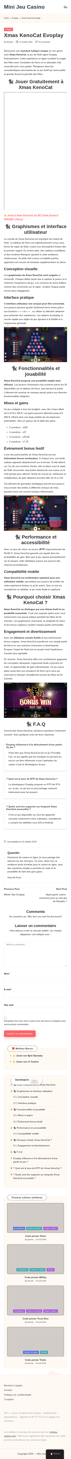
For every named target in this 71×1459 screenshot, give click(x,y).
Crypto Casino (51, 1228)
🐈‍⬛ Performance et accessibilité (29, 1128)
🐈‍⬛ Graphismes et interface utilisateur (33, 1091)
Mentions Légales (13, 1385)
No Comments (44, 42)
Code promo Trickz (35, 1360)
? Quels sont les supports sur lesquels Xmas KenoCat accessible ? (36, 1176)
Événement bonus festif (30, 1121)
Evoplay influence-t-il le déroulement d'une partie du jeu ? (35, 1160)
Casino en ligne (34, 1228)
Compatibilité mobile (28, 1133)
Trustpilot (9, 1399)
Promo (50, 1270)
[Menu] (65, 7)
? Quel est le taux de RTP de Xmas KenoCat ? (37, 1168)
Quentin (13, 853)
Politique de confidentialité (17, 1395)
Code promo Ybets (35, 1236)
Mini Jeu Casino (24, 7)
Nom (7, 974)
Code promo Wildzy (36, 1277)
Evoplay (8, 29)
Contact (8, 1390)
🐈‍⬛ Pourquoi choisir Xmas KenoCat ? (32, 1140)
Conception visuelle (28, 1097)
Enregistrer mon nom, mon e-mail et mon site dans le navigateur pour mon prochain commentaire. (35, 1023)
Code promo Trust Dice (36, 1318)
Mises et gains (25, 1115)
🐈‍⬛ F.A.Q (17, 1152)
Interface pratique (27, 1103)
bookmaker (19, 1228)
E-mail (8, 989)
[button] (14, 877)
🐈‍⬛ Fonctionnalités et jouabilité (29, 1109)
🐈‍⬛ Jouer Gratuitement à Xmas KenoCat (34, 1085)
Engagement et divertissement (34, 1145)
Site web (9, 1005)
